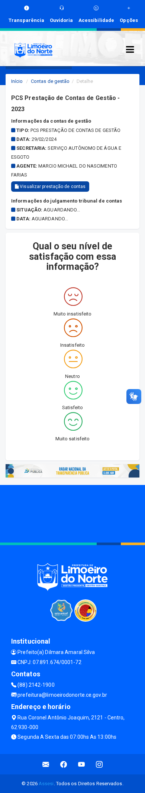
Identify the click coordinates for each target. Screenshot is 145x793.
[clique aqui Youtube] (81, 764)
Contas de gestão (50, 81)
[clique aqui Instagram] (99, 764)
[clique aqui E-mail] (45, 764)
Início (17, 81)
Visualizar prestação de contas (52, 186)
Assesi (46, 783)
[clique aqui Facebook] (63, 764)
